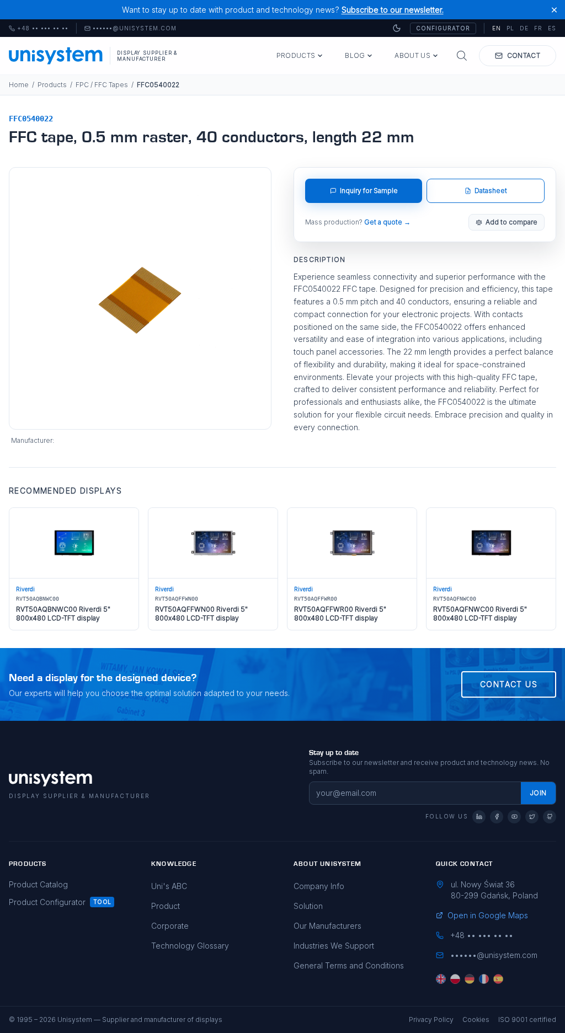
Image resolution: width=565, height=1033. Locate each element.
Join (538, 793)
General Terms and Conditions (349, 965)
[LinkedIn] (479, 816)
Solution (308, 906)
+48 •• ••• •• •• (38, 29)
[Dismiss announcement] (554, 9)
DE (524, 28)
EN (496, 28)
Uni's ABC (169, 886)
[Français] (484, 979)
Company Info (319, 886)
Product (165, 906)
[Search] (462, 55)
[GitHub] (549, 816)
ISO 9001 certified (527, 1019)
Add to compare (511, 222)
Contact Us (508, 684)
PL (510, 28)
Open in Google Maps (487, 915)
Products (295, 55)
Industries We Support (334, 945)
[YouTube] (514, 816)
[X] (532, 816)
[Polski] (455, 979)
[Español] (498, 979)
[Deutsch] (470, 979)
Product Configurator (47, 902)
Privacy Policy (431, 1019)
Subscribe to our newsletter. (393, 9)
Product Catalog (38, 884)
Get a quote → (387, 222)
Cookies (475, 1019)
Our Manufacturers (327, 925)
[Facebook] (496, 816)
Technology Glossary (190, 945)
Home (19, 85)
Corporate (170, 925)
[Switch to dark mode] (396, 28)
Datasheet (491, 190)
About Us (412, 55)
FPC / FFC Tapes (102, 85)
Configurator (443, 28)
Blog (355, 55)
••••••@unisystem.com (135, 29)
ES (552, 28)
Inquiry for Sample (369, 190)
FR (538, 28)
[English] (441, 979)
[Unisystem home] (56, 56)
